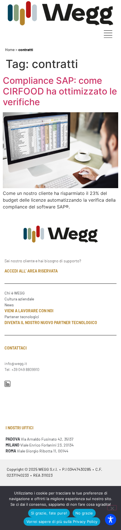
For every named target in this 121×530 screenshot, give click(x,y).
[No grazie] (112, 507)
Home (10, 49)
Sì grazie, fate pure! (49, 513)
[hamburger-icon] (108, 34)
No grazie (84, 513)
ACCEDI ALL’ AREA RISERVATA (31, 271)
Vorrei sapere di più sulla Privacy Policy (61, 521)
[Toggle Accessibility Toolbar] (110, 519)
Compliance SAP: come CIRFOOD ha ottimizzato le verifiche (60, 91)
